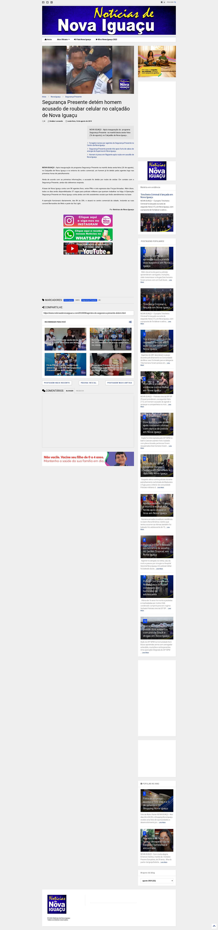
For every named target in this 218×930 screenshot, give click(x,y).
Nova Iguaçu (56, 97)
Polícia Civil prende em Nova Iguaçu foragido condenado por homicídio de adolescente (156, 588)
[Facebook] (43, 2)
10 (145, 621)
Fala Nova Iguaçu (83, 39)
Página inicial (89, 383)
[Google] (51, 2)
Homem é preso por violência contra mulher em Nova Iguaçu (156, 387)
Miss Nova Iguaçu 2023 (107, 39)
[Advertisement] (63, 143)
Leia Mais (160, 487)
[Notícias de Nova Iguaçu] (109, 34)
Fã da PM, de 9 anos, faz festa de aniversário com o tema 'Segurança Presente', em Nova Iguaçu (64, 368)
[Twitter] (47, 2)
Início (49, 39)
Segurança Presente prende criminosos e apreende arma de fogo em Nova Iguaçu (109, 368)
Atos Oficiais (62, 39)
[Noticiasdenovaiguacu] (56, 2)
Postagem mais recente (57, 383)
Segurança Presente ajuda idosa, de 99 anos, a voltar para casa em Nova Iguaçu (65, 342)
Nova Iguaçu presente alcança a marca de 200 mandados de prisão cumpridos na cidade (110, 342)
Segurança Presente (73, 97)
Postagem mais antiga (119, 383)
